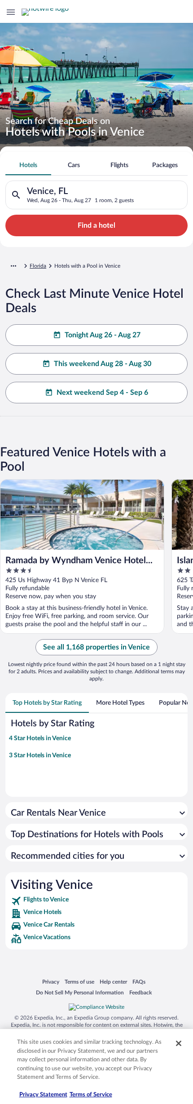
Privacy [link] (50, 982)
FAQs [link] (138, 982)
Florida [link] (38, 266)
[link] (96, 901)
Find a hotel (96, 225)
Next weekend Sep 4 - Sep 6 (102, 392)
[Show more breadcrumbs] (13, 266)
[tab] (28, 165)
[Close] (179, 1043)
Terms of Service (91, 1095)
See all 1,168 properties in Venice (96, 647)
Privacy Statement (43, 1095)
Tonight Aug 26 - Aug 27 (102, 335)
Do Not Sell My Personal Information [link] (80, 992)
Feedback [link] (140, 992)
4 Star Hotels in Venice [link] (40, 738)
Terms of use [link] (79, 982)
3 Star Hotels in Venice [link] (40, 755)
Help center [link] (113, 982)
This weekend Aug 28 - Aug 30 (102, 363)
